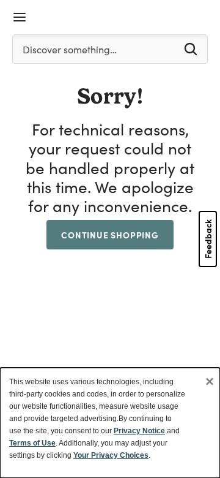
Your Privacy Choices (110, 455)
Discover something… (70, 49)
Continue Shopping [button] (110, 235)
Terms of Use (32, 443)
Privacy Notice (139, 431)
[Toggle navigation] (19, 17)
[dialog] (110, 423)
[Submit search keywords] (190, 48)
